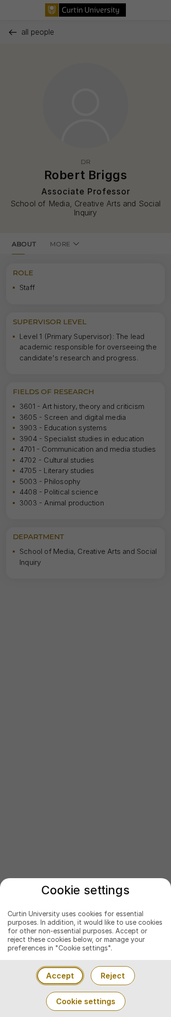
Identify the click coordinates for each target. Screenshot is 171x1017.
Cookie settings (85, 1001)
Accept (60, 975)
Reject (113, 975)
